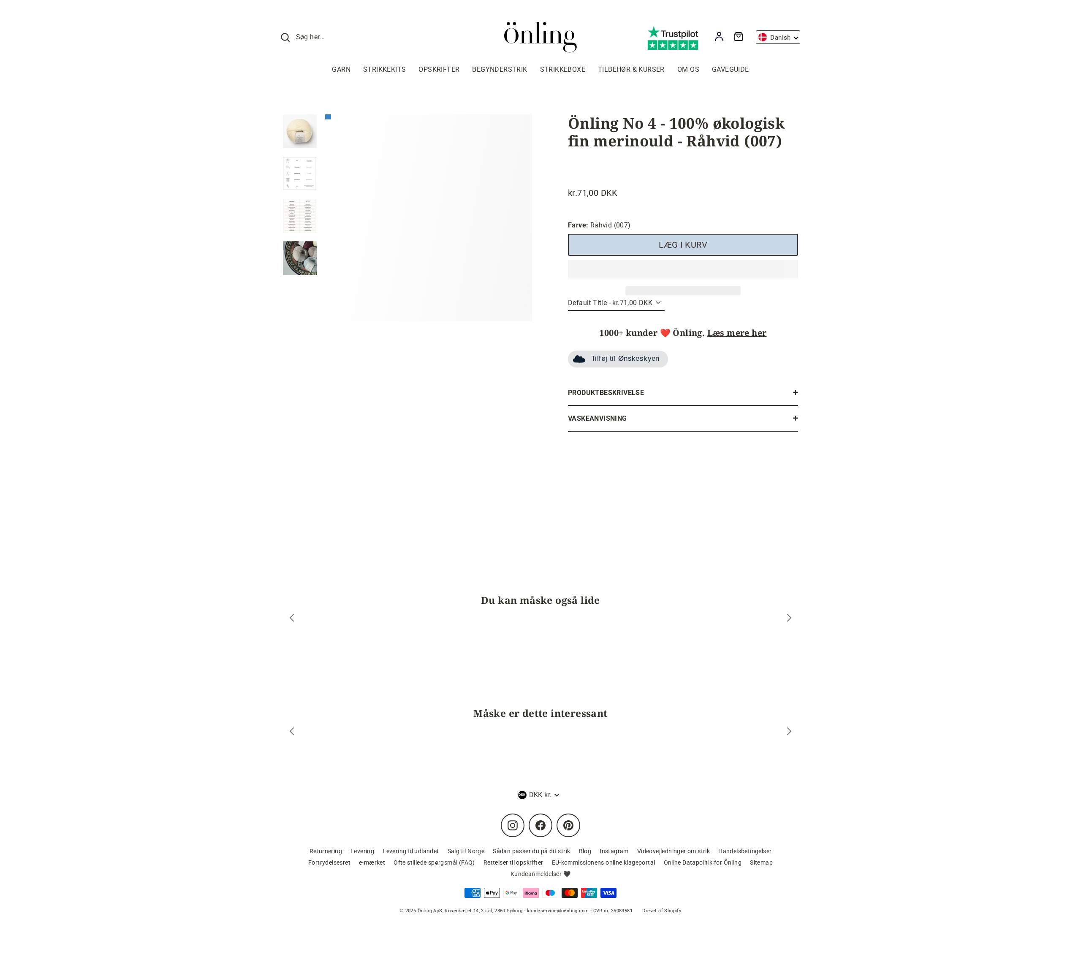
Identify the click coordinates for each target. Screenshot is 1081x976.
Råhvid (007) (599, 225)
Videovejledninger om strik (673, 851)
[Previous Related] (292, 732)
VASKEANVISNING (597, 418)
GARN (341, 69)
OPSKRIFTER (438, 69)
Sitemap (761, 862)
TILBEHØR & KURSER (631, 69)
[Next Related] (789, 732)
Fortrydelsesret (329, 862)
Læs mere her (737, 332)
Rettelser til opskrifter (513, 862)
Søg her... (310, 37)
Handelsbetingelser (744, 851)
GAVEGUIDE (730, 69)
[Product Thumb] (300, 131)
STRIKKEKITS (384, 69)
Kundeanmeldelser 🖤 (540, 874)
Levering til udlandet (411, 851)
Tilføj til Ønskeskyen (625, 358)
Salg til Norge (466, 851)
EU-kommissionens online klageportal (603, 862)
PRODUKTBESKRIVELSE (606, 393)
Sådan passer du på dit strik (531, 851)
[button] (683, 269)
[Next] (789, 618)
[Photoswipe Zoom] (428, 215)
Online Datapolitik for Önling (703, 862)
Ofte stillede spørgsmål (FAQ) (434, 862)
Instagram (614, 851)
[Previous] (292, 618)
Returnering (326, 851)
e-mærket (372, 862)
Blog (585, 851)
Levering (362, 851)
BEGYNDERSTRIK (499, 69)
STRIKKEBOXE (562, 69)
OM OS (688, 69)
